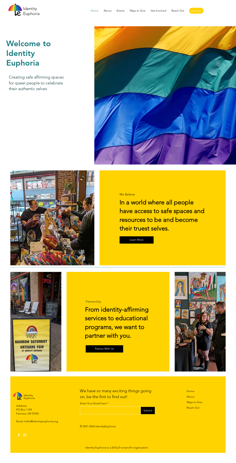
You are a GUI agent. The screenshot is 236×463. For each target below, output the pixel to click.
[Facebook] (19, 435)
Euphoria (31, 13)
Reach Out (193, 407)
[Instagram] (25, 435)
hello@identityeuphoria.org (41, 421)
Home (190, 391)
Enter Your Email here (93, 403)
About (190, 396)
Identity (30, 8)
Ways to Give (194, 402)
